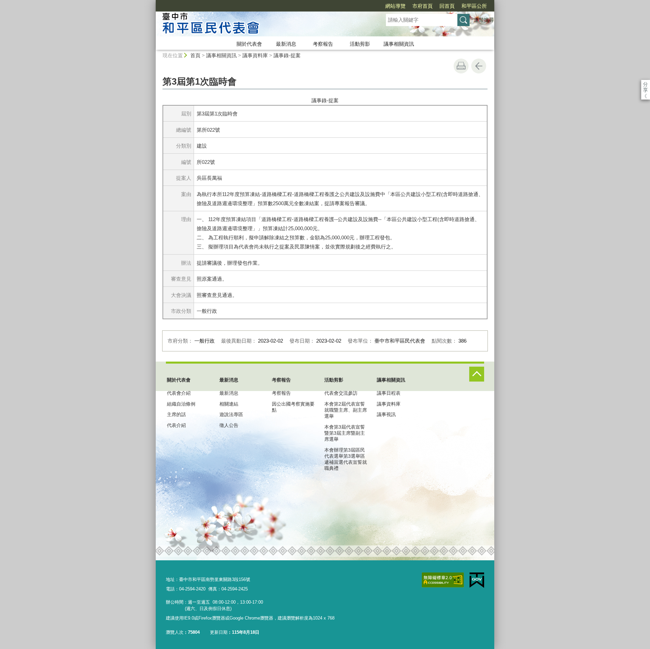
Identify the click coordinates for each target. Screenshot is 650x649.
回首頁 (447, 6)
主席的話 (176, 414)
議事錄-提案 (287, 55)
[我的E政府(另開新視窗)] (477, 580)
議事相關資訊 (399, 44)
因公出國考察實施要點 (293, 407)
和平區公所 (474, 6)
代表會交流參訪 (341, 393)
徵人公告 (228, 425)
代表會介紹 (179, 393)
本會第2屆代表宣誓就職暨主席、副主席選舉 (345, 410)
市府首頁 (422, 6)
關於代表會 (249, 44)
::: (153, 3)
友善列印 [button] (461, 66)
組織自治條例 (181, 404)
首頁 (195, 55)
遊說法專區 (231, 414)
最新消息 (286, 44)
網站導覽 (395, 6)
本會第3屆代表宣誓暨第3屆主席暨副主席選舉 (344, 433)
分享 (645, 84)
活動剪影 (360, 44)
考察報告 (323, 44)
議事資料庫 (255, 55)
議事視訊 (386, 414)
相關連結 (228, 404)
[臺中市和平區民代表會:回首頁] (262, 24)
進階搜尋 (484, 20)
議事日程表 (388, 393)
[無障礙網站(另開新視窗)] (443, 579)
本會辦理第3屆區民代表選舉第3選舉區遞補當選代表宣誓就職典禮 (345, 459)
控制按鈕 (476, 374)
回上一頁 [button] (478, 66)
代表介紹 (176, 425)
